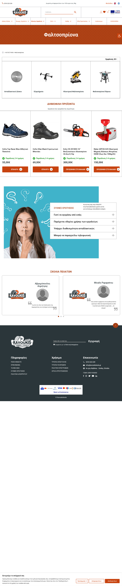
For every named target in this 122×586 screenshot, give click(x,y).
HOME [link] (3, 52)
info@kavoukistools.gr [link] (93, 365)
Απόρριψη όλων (96, 581)
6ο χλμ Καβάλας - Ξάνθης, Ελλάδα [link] (97, 368)
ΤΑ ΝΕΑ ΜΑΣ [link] (15, 368)
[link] (119, 35)
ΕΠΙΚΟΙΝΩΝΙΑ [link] (15, 365)
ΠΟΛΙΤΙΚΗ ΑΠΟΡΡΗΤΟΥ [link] (19, 374)
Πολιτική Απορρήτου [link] (71, 344)
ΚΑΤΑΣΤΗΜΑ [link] (9, 52)
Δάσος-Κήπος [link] (6, 21)
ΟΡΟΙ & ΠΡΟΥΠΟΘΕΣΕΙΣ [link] (60, 371)
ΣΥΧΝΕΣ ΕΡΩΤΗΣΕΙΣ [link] (18, 371)
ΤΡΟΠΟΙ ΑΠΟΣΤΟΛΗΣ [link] (59, 362)
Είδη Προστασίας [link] (82, 21)
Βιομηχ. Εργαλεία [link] (21, 21)
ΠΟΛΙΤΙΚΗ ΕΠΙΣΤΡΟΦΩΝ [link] (60, 368)
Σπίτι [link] (51, 21)
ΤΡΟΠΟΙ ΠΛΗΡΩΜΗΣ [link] (59, 365)
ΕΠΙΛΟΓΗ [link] (14, 169)
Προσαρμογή (81, 581)
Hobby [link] (67, 21)
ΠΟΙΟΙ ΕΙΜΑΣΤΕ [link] (16, 362)
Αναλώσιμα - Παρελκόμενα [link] (98, 22)
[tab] (58, 316)
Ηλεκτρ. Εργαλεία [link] (36, 21)
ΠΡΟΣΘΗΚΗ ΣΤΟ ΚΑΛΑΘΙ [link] (75, 169)
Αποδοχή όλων (112, 581)
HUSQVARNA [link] (114, 21)
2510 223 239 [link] (8, 3)
